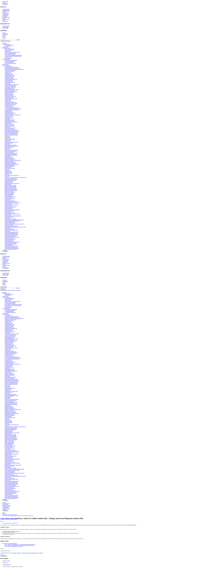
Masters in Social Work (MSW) (10, 186)
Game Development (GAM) (10, 139)
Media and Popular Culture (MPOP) (11, 189)
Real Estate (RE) (8, 214)
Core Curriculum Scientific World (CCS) (12, 109)
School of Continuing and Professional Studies (13, 56)
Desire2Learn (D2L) (6, 17)
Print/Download (5, 251)
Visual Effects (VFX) (8, 245)
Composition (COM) (8, 105)
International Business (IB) (9, 165)
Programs (4, 43)
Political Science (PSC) (9, 207)
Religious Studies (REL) (9, 216)
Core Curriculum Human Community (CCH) (13, 108)
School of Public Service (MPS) (10, 218)
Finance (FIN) (7, 385)
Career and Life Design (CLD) (10, 96)
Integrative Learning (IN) (9, 161)
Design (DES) (7, 118)
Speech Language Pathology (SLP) (11, 482)
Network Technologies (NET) (10, 196)
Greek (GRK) (7, 144)
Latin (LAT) (7, 174)
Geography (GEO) (8, 140)
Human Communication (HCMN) (11, 249)
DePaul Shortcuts (4, 286)
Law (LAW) (7, 176)
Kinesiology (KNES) (8, 173)
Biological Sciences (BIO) (9, 90)
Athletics (4, 32)
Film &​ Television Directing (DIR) (11, 129)
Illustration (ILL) (8, 156)
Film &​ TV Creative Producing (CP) (11, 132)
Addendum (5, 250)
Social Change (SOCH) (9, 224)
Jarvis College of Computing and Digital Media (13, 55)
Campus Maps (5, 33)
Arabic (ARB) (7, 83)
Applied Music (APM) (9, 77)
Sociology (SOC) (8, 227)
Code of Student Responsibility (10, 63)
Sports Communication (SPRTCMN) (11, 234)
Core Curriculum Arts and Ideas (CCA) (12, 107)
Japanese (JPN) (7, 170)
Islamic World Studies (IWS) (10, 168)
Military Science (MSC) (9, 191)
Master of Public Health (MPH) (10, 185)
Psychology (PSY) (8, 211)
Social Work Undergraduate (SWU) (11, 225)
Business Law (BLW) (9, 93)
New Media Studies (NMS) (10, 198)
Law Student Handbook (9, 62)
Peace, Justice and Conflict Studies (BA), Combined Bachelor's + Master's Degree (19, 545)
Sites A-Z (4, 37)
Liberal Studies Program (9, 45)
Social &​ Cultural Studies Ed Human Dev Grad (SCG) (14, 223)
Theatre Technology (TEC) (10, 241)
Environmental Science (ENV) (10, 127)
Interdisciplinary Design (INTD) (10, 162)
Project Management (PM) (9, 210)
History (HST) (7, 148)
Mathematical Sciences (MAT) (10, 188)
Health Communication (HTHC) (10, 145)
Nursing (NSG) (7, 199)
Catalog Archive (5, 64)
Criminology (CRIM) (8, 111)
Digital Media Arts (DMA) (9, 120)
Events (4, 35)
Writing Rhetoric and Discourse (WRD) (12, 248)
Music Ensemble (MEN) (9, 194)
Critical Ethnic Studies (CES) (10, 112)
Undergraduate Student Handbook (11, 60)
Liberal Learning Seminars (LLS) (11, 178)
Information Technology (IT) (10, 159)
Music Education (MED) (9, 193)
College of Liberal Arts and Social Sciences (12, 52)
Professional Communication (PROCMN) (12, 209)
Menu (1, 521)
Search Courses (5, 47)
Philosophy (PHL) (8, 205)
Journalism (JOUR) (8, 172)
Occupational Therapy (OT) (10, 200)
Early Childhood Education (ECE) (11, 121)
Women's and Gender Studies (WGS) (11, 246)
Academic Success (6, 11)
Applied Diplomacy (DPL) (9, 75)
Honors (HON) (7, 149)
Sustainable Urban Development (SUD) (12, 237)
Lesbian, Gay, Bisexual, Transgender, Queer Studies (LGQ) (15, 177)
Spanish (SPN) (7, 480)
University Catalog (6, 268)
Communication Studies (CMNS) (11, 102)
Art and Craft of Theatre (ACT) (10, 85)
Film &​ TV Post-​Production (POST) (11, 383)
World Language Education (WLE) (11, 247)
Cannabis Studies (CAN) (9, 95)
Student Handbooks (6, 59)
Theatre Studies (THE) (9, 240)
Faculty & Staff (5, 28)
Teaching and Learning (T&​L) (10, 239)
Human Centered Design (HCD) (10, 151)
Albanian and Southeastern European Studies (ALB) (14, 69)
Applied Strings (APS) (9, 80)
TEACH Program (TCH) (9, 238)
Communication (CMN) (9, 101)
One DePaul (5, 16)
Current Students (6, 27)
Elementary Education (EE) (10, 125)
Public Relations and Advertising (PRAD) (12, 213)
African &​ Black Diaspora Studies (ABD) (12, 68)
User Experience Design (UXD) (10, 243)
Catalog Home (5, 3)
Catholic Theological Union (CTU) (11, 98)
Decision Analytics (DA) (9, 117)
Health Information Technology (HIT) (11, 146)
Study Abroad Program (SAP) (10, 236)
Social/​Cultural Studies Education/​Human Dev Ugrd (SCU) (15, 226)
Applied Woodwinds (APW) (10, 82)
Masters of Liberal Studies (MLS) (11, 187)
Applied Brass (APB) (9, 74)
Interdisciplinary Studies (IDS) (10, 163)
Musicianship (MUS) (8, 195)
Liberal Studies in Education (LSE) (11, 179)
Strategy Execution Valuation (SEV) (11, 235)
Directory (4, 18)
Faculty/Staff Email (6, 19)
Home (4, 512)
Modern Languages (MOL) (10, 192)
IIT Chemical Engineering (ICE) (10, 154)
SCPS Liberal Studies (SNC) (10, 221)
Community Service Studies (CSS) (11, 103)
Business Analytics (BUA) (9, 92)
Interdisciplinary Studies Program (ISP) (12, 164)
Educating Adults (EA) (9, 123)
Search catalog (3, 39)
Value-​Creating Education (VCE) (11, 244)
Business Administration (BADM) (11, 91)
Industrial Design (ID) (9, 157)
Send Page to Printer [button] (6, 560)
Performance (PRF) (8, 203)
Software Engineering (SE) (10, 478)
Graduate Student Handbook (10, 61)
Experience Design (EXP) (9, 128)
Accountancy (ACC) (8, 66)
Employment (5, 34)
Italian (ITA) (7, 169)
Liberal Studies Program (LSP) (10, 180)
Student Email (5, 21)
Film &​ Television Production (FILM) (11, 131)
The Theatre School (8, 58)
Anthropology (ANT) (9, 73)
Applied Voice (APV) (9, 81)
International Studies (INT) (9, 166)
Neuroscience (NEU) (8, 197)
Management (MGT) (8, 182)
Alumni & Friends (6, 26)
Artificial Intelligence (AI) (9, 88)
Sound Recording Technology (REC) (11, 479)
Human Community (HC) (9, 152)
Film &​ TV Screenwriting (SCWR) (11, 384)
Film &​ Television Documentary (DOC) (12, 130)
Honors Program (8, 46)
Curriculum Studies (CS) (9, 113)
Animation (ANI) (8, 72)
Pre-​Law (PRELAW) (8, 208)
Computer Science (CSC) (9, 106)
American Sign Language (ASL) (11, 70)
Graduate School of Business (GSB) (11, 142)
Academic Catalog (6, 10)
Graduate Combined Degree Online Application (11, 531)
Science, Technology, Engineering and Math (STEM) (14, 219)
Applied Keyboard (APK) (9, 76)
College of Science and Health (10, 53)
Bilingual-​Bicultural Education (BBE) (11, 89)
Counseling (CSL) (8, 110)
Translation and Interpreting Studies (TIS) (12, 242)
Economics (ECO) (8, 122)
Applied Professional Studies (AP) (11, 79)
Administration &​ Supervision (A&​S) (11, 67)
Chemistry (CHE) (8, 99)
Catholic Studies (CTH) (9, 97)
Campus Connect (6, 13)
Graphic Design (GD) (9, 143)
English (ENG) (7, 126)
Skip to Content (5, 1)
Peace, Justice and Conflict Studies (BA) (10, 514)
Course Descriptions (6, 65)
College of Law (7, 51)
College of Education (8, 50)
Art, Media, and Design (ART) (10, 86)
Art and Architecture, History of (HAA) (12, 84)
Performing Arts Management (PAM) (11, 204)
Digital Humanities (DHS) (9, 119)
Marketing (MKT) (8, 184)
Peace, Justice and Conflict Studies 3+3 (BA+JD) (13, 546)
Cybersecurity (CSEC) (9, 115)
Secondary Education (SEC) (10, 222)
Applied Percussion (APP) (9, 78)
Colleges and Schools (6, 48)
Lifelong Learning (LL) (9, 181)
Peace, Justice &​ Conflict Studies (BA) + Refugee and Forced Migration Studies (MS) (20, 544)
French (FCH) (7, 138)
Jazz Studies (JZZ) (8, 171)
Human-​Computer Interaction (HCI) (11, 153)
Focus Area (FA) (8, 386)
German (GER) (7, 141)
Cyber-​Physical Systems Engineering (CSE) (12, 114)
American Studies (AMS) (9, 71)
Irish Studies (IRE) (8, 167)
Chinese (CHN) (8, 100)
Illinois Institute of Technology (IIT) (11, 155)
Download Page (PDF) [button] (7, 564)
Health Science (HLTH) (9, 147)
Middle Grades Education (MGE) (11, 190)
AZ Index (4, 2)
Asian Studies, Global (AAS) (10, 87)
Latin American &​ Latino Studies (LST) (12, 175)
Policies (4, 36)
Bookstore (4, 12)
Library (4, 20)
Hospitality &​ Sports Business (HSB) (11, 150)
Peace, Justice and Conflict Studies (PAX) (12, 202)
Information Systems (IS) (9, 158)
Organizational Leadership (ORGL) (11, 201)
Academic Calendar (6, 9)
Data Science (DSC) (8, 116)
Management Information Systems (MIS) (12, 183)
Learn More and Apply (9, 518)
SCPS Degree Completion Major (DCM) (12, 220)
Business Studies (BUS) (9, 94)
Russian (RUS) (7, 217)
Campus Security (6, 14)
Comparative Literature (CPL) (10, 104)
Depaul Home (5, 4)
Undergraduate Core (6, 44)
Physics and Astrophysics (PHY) (11, 206)
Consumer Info (5, 15)
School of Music (8, 57)
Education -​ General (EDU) (10, 124)
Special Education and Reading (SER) (11, 481)
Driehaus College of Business (10, 54)
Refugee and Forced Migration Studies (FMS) (13, 215)
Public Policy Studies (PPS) (10, 212)
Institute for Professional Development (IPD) (13, 160)
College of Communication (10, 49)
